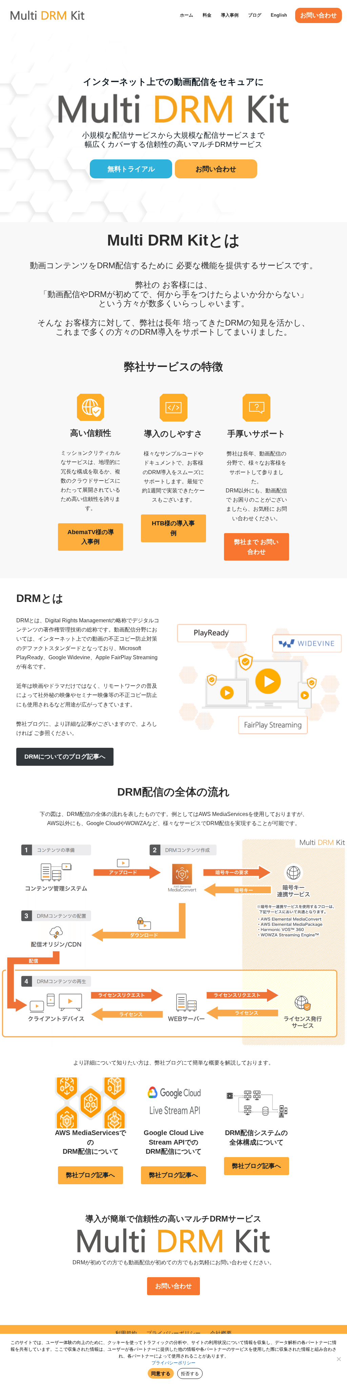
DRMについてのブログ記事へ (64, 756)
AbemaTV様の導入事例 (90, 537)
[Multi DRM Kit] (47, 15)
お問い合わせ (318, 15)
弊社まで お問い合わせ (256, 547)
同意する (160, 1373)
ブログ (254, 15)
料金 (207, 15)
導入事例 (230, 15)
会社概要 (221, 1333)
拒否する (190, 1373)
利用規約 (126, 1333)
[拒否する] (338, 1359)
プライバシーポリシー (173, 1333)
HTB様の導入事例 (173, 528)
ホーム (186, 15)
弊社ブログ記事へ (90, 1175)
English (279, 15)
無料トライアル (131, 169)
